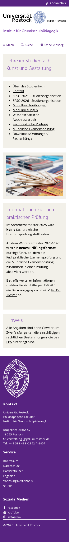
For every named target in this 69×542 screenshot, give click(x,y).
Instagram (14, 517)
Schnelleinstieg (53, 45)
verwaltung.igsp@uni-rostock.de (28, 439)
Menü (10, 45)
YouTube (13, 512)
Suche (29, 45)
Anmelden (57, 3)
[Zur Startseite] (34, 17)
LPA (9, 342)
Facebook (13, 507)
